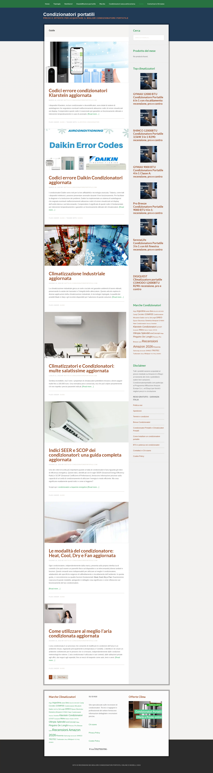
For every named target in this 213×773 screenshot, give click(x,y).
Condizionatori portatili (69, 14)
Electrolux (141, 320)
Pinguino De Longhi (142, 336)
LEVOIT (159, 327)
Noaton (150, 330)
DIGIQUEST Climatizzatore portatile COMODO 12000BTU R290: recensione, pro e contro (147, 283)
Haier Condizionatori (139, 323)
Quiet (140, 342)
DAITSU (147, 317)
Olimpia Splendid (141, 333)
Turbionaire (136, 353)
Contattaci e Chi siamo (142, 451)
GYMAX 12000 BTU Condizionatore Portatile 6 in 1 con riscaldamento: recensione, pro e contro (148, 98)
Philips (162, 333)
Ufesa (142, 353)
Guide (62, 122)
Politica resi (137, 405)
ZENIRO (158, 353)
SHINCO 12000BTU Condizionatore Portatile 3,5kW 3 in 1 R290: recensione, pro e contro (148, 135)
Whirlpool (147, 353)
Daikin (80, 218)
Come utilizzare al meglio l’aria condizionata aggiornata (80, 633)
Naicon (146, 330)
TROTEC (155, 351)
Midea (141, 330)
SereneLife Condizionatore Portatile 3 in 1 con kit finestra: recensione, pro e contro (148, 244)
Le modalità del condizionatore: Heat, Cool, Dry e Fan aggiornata (82, 553)
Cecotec (141, 314)
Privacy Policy (94, 733)
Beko (152, 311)
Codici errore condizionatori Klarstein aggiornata (78, 93)
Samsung (136, 351)
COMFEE (149, 314)
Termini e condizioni (141, 417)
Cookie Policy (138, 456)
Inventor (154, 323)
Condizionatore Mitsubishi (73, 706)
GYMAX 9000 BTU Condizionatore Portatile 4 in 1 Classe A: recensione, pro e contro (148, 171)
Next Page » (62, 677)
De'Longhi (153, 318)
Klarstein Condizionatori (88, 122)
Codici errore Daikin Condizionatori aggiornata (86, 180)
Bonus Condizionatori (141, 422)
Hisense (148, 323)
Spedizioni (137, 411)
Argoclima (141, 311)
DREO (159, 317)
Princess (155, 337)
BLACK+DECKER (159, 311)
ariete (147, 311)
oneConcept (155, 333)
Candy (135, 314)
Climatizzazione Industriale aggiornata (77, 276)
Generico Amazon (151, 320)
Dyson (135, 320)
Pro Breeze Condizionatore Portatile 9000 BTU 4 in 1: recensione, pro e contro (148, 208)
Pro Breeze (78, 725)
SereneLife (142, 350)
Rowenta (156, 347)
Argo (134, 311)
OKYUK (155, 330)
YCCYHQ (153, 353)
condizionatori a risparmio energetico (72, 487)
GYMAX (161, 320)
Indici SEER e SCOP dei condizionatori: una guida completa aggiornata (85, 454)
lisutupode (136, 330)
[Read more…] (93, 114)
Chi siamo (93, 724)
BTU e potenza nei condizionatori (146, 445)
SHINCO (148, 351)
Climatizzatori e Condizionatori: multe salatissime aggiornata (81, 368)
